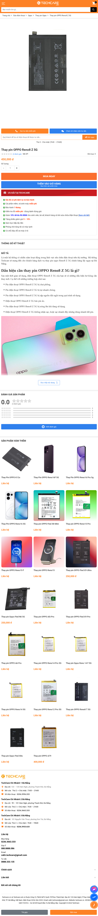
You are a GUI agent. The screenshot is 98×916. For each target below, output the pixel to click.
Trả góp (24, 912)
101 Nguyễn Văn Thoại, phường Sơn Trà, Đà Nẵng (31, 819)
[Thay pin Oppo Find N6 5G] (16, 598)
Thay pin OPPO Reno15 (44, 570)
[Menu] (3, 3)
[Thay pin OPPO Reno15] (49, 552)
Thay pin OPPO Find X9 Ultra (78, 570)
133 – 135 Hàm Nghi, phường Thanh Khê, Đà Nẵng (31, 787)
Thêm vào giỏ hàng (49, 184)
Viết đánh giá (51, 427)
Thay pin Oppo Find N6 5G (13, 617)
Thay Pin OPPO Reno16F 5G (46, 477)
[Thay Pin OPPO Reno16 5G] (16, 505)
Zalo (94, 897)
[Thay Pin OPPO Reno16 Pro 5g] (81, 459)
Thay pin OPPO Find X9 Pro (78, 617)
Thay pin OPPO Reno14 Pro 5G (47, 663)
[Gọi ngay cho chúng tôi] (94, 905)
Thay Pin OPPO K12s (10, 477)
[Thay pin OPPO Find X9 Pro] (81, 598)
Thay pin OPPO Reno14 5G (13, 709)
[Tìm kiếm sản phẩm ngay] (93, 9)
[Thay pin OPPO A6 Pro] (16, 644)
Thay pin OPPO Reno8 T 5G (78, 709)
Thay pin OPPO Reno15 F (12, 570)
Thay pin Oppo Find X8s (12, 756)
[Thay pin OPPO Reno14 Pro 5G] (49, 644)
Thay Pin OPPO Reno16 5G (13, 524)
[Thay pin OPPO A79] (49, 737)
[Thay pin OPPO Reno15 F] (16, 552)
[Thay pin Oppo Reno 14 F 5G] (81, 644)
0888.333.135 (7, 862)
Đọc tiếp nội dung (48, 383)
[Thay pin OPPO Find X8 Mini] (49, 505)
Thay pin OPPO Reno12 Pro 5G (47, 709)
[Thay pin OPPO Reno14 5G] (16, 691)
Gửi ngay (90, 137)
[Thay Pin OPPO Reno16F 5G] (49, 459)
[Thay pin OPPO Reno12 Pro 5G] (49, 691)
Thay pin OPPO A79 (42, 756)
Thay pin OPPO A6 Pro (11, 663)
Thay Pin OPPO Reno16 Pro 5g (80, 477)
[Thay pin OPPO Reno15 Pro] (81, 505)
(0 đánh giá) (17, 154)
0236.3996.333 (23, 794)
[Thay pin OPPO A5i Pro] (49, 598)
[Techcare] (48, 3)
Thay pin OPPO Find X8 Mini (46, 524)
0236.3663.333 (23, 810)
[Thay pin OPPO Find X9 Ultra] (81, 552)
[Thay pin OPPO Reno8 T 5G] (81, 691)
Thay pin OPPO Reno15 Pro (78, 524)
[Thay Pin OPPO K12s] (16, 459)
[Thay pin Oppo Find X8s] (16, 737)
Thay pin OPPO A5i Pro (44, 617)
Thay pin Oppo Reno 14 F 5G (79, 663)
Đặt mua (73, 912)
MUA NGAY (49, 176)
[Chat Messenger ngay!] (94, 889)
